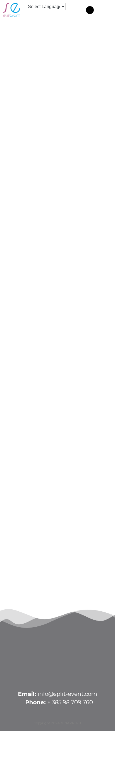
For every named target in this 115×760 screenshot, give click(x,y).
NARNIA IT (73, 723)
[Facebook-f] (90, 10)
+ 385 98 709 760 (70, 702)
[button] (105, 9)
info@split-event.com (67, 694)
